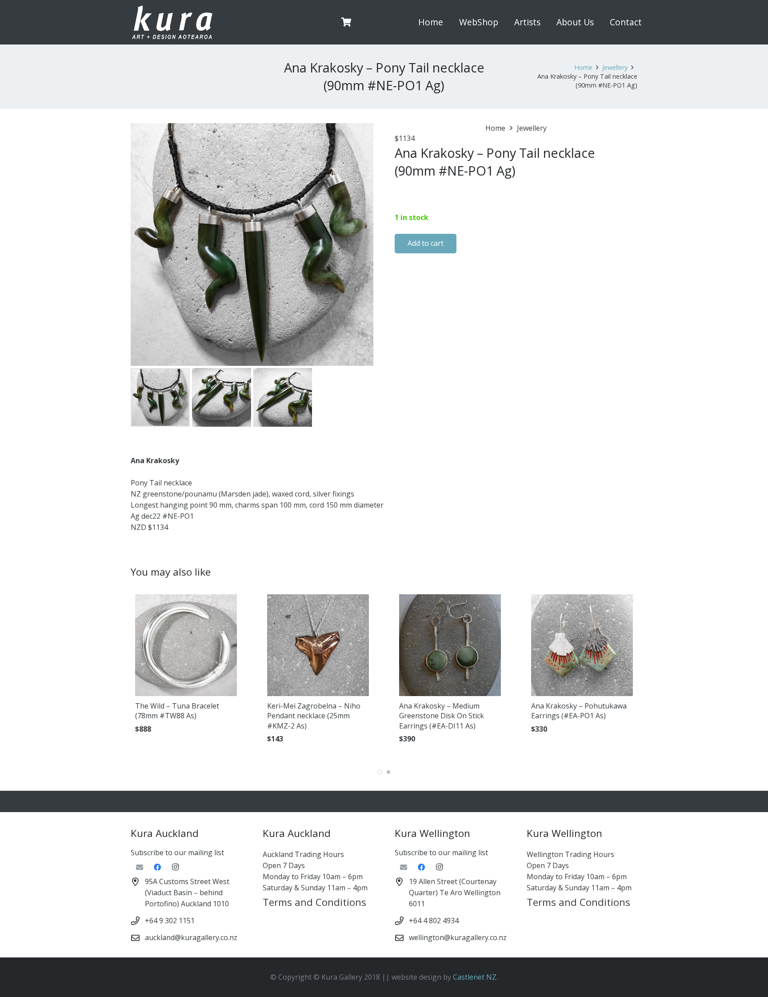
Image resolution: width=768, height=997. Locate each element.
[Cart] (346, 22)
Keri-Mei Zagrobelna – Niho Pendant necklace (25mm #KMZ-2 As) (313, 716)
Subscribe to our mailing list (177, 852)
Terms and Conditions (314, 902)
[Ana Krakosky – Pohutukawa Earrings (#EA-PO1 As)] (582, 645)
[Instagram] (175, 867)
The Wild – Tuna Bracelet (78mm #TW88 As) (177, 711)
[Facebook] (157, 867)
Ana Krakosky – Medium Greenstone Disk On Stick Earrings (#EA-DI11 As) (441, 716)
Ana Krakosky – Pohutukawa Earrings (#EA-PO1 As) (579, 711)
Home (583, 67)
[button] (503, 22)
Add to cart (426, 243)
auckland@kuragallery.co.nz (191, 937)
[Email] (139, 867)
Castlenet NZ (474, 977)
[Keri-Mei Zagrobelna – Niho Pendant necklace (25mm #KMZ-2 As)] (318, 645)
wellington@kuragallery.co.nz (458, 937)
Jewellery (615, 67)
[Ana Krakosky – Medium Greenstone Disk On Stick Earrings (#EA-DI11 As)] (450, 645)
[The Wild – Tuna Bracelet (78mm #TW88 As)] (186, 645)
